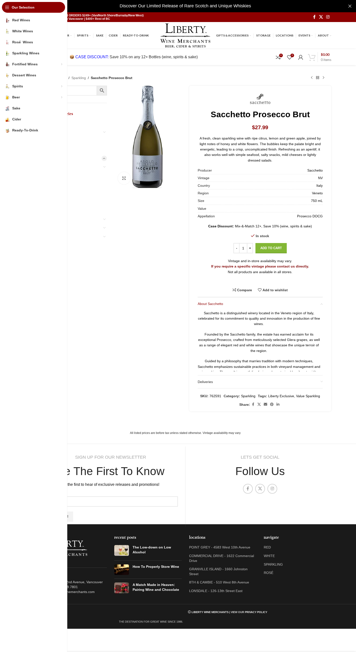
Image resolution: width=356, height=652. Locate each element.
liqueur (45, 149)
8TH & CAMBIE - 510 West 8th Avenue (219, 582)
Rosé (47, 201)
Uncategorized (52, 288)
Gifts (43, 271)
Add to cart (271, 248)
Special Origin (54, 166)
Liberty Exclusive (281, 396)
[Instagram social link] (327, 17)
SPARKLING (273, 564)
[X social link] (320, 17)
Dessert (46, 123)
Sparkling (78, 78)
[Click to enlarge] (124, 178)
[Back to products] (318, 78)
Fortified (50, 219)
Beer (43, 227)
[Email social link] (265, 404)
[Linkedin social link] (278, 404)
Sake (43, 245)
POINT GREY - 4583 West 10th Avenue (219, 547)
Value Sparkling (308, 396)
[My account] (301, 57)
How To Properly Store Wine (156, 567)
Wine (43, 158)
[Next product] (323, 78)
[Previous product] (312, 78)
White (48, 192)
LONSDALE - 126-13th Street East (215, 591)
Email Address (54, 492)
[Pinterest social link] (272, 404)
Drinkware (48, 140)
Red (46, 184)
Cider (44, 253)
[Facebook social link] (314, 17)
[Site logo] (185, 35)
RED (267, 547)
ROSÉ (268, 573)
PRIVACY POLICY (256, 612)
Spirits (44, 236)
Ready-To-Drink (52, 262)
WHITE (269, 556)
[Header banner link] (185, 6)
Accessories (50, 280)
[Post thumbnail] (121, 551)
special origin (51, 131)
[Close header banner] (350, 6)
